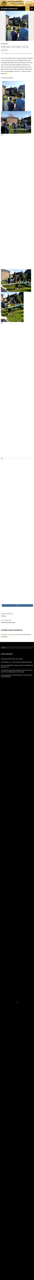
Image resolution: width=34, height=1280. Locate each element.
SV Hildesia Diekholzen (9, 9)
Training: (7, 615)
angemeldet (11, 634)
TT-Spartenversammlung (8, 621)
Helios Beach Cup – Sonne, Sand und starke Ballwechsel (16, 662)
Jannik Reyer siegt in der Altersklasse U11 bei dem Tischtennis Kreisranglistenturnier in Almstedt (17, 671)
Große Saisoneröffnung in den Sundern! (12, 659)
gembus (14, 53)
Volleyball (4, 43)
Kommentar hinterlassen (24, 53)
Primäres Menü (32, 8)
